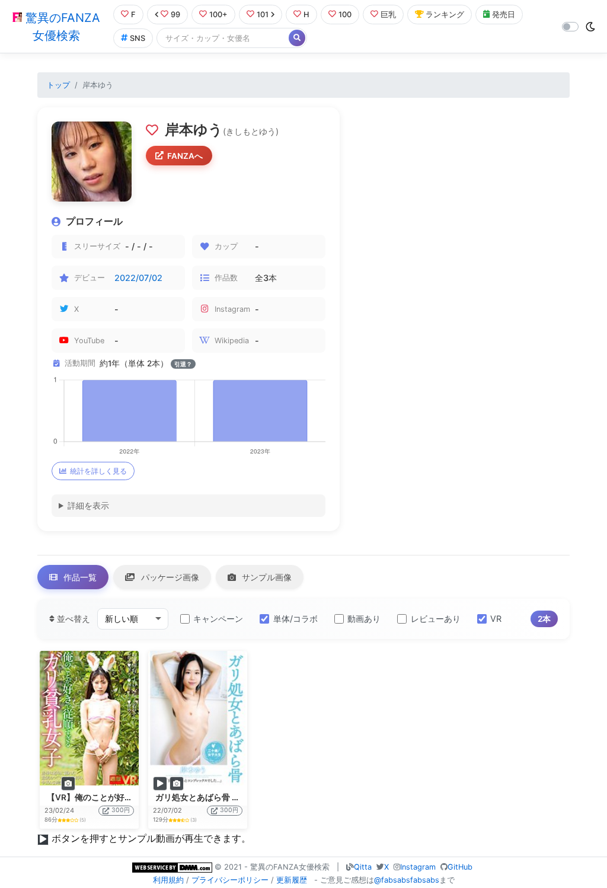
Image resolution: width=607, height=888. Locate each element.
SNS (137, 38)
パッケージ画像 (169, 577)
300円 (120, 810)
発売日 (503, 14)
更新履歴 (291, 880)
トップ (58, 85)
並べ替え (72, 619)
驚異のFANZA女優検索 (61, 27)
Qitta (363, 867)
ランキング (445, 14)
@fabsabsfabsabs (406, 880)
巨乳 (388, 14)
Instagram (418, 867)
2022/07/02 (138, 278)
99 (175, 14)
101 (263, 14)
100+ (218, 14)
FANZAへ (185, 156)
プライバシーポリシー (230, 880)
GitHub (460, 867)
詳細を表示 (88, 505)
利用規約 (168, 880)
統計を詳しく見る (98, 471)
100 (345, 14)
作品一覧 (79, 577)
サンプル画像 (265, 577)
